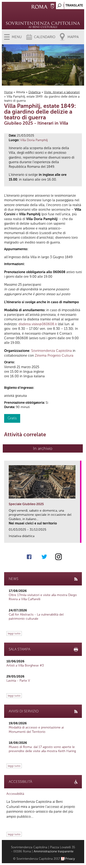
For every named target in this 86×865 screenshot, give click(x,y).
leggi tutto (14, 633)
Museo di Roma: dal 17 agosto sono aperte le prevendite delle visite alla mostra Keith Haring (42, 749)
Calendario (44, 37)
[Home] (43, 18)
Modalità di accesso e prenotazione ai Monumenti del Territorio (36, 729)
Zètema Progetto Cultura (54, 355)
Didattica (34, 92)
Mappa (73, 37)
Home (8, 92)
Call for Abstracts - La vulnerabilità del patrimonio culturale (36, 617)
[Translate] (69, 4)
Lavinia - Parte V (18, 681)
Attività (20, 92)
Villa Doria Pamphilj (34, 140)
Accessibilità (15, 794)
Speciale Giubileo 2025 (26, 504)
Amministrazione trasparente (53, 851)
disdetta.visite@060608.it (38, 324)
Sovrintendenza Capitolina (51, 351)
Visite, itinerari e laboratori (62, 92)
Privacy (70, 858)
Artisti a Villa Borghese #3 (25, 665)
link (78, 538)
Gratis (12, 418)
